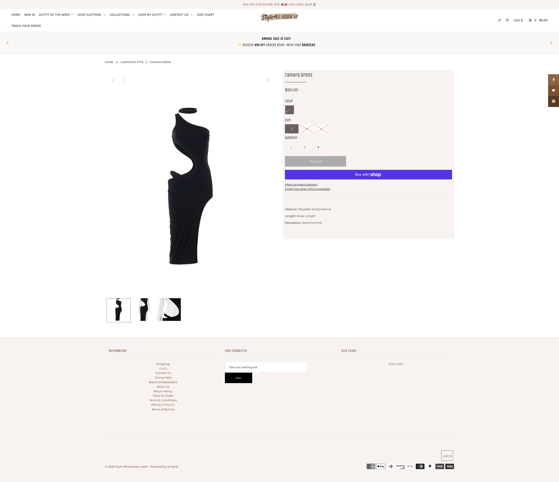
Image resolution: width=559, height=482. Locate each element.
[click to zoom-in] (267, 80)
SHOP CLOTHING (90, 15)
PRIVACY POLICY (163, 404)
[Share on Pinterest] (553, 101)
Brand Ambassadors (163, 382)
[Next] (124, 80)
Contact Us (163, 373)
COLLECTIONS (120, 15)
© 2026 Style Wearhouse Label (126, 466)
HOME (15, 15)
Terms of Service (163, 409)
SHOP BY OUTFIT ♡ (152, 15)
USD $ (518, 20)
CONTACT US (179, 15)
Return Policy (163, 391)
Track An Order (163, 395)
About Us (163, 386)
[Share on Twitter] (553, 90)
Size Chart (396, 364)
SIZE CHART (205, 15)
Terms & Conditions (163, 400)
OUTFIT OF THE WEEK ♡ (56, 15)
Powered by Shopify (164, 466)
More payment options (301, 184)
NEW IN (29, 15)
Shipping (163, 364)
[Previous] (113, 80)
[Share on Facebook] (553, 79)
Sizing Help (163, 377)
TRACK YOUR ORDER (26, 26)
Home (109, 62)
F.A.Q (163, 368)
